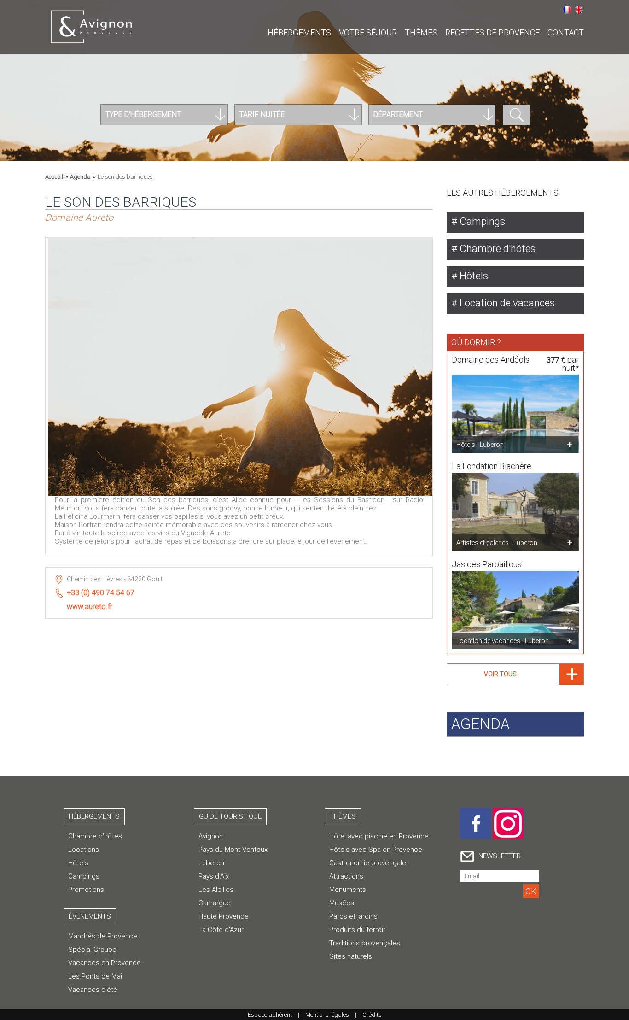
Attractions (346, 876)
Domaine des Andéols (491, 359)
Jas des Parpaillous (487, 564)
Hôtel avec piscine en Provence (379, 836)
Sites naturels (350, 956)
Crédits (372, 1014)
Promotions (86, 889)
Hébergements (299, 32)
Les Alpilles (215, 889)
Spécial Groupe (92, 949)
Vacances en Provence (104, 963)
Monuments (347, 889)
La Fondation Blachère (491, 466)
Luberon (211, 863)
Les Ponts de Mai (95, 976)
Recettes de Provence (492, 32)
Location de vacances (506, 303)
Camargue (214, 903)
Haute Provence (223, 916)
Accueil (54, 176)
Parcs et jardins (353, 916)
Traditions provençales (364, 943)
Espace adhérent (270, 1014)
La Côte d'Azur (221, 930)
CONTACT (565, 32)
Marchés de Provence (102, 936)
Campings (481, 221)
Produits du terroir (357, 930)
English (578, 9)
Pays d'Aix (213, 876)
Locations (83, 849)
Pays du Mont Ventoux (233, 849)
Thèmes (421, 32)
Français (566, 9)
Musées (341, 903)
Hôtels (472, 275)
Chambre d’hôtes (95, 836)
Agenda (80, 176)
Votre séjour (368, 32)
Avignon (210, 836)
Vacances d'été (92, 989)
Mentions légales (327, 1014)
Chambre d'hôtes (496, 248)
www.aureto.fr (89, 606)
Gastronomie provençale (367, 863)
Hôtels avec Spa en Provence (375, 849)
